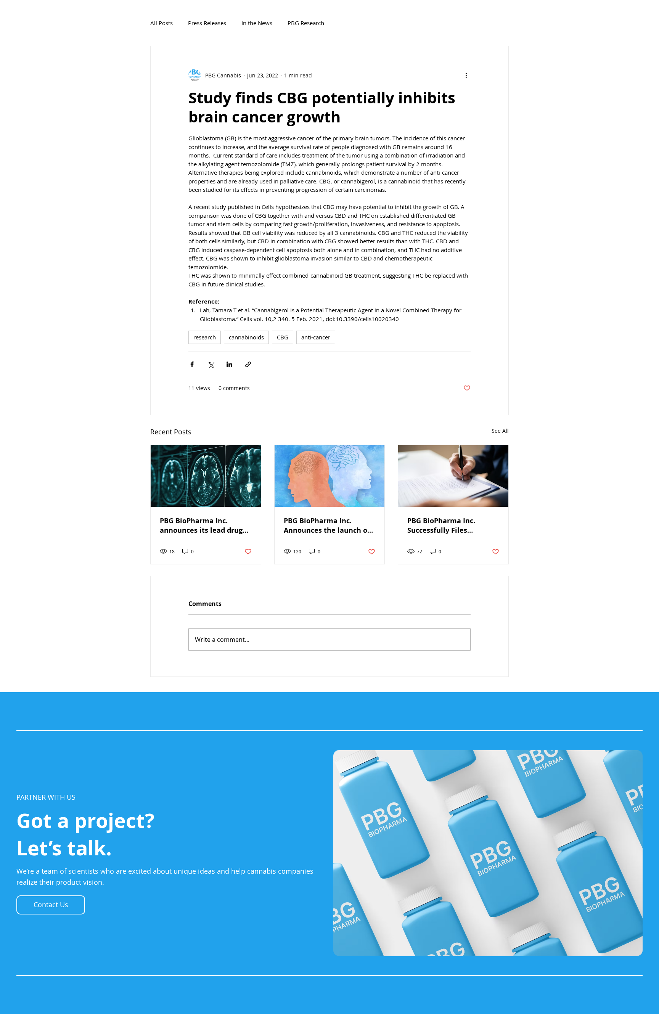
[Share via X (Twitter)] (210, 364)
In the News (256, 22)
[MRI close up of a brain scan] (206, 476)
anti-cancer (315, 337)
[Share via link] (248, 364)
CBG (282, 337)
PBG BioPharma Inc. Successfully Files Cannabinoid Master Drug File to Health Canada (451, 525)
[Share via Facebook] (192, 364)
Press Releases (207, 22)
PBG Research (306, 22)
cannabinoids (246, 337)
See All (500, 430)
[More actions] (466, 75)
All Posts (161, 22)
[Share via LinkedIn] (229, 364)
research (204, 337)
